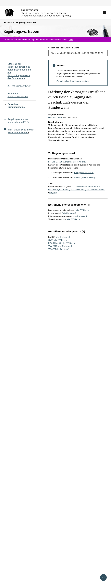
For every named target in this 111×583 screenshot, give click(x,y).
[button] (104, 12)
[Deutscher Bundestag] (11, 12)
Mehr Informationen (18, 132)
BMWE (77, 177)
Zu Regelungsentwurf (19, 86)
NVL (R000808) (55, 117)
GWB (50, 240)
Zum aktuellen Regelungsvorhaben (73, 81)
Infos (71, 39)
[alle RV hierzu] (80, 162)
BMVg (77, 172)
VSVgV (51, 249)
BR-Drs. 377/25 (55, 162)
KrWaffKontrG (54, 243)
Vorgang (67, 162)
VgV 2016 (52, 246)
